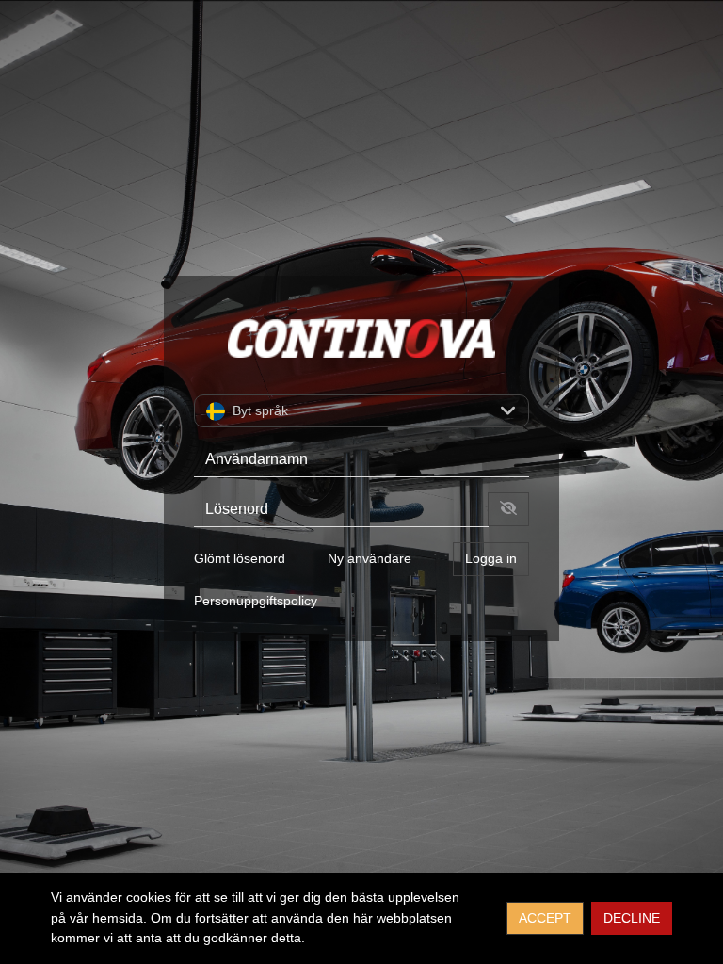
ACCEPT (545, 917)
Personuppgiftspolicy (255, 600)
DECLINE (631, 917)
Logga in (491, 558)
